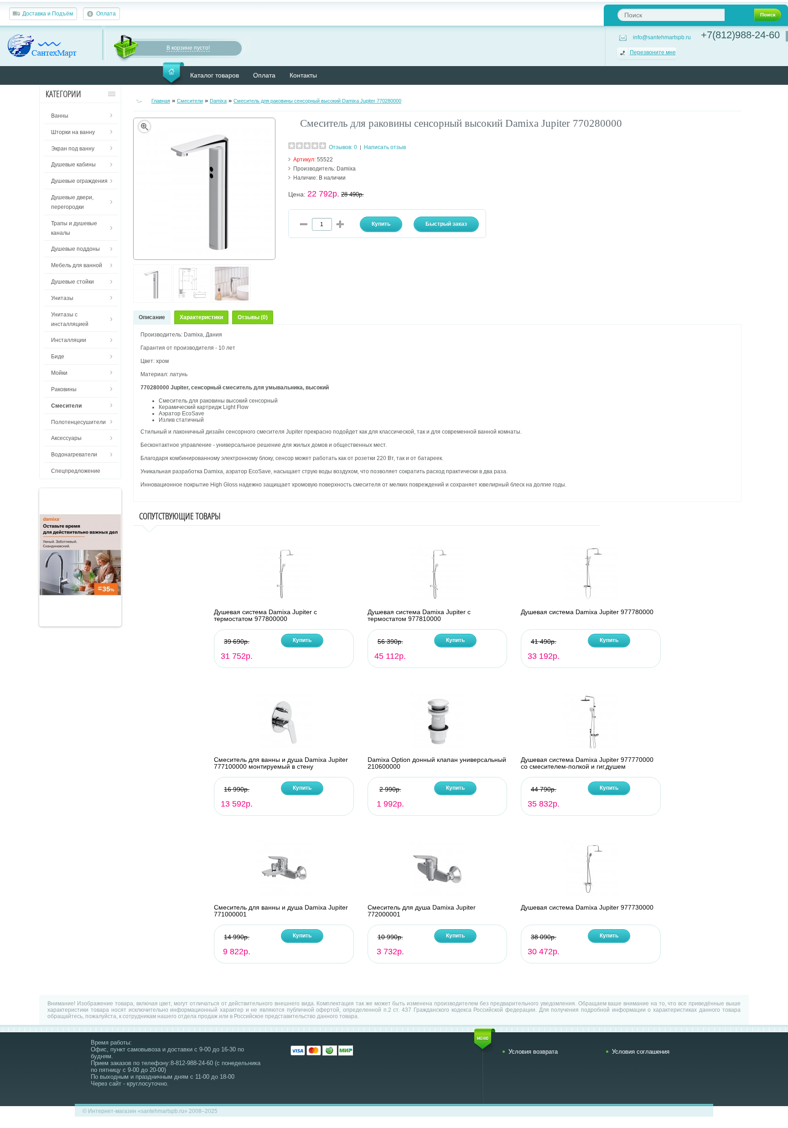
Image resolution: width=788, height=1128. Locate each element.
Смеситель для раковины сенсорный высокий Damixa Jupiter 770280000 (317, 100)
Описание (152, 317)
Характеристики (201, 317)
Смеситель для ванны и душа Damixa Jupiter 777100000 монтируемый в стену (281, 763)
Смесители (190, 100)
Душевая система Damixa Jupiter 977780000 (587, 612)
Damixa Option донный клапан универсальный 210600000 (437, 763)
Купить (302, 640)
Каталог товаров (214, 75)
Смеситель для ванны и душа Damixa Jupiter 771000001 (281, 911)
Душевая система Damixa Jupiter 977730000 (587, 907)
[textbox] (671, 15)
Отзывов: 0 (343, 147)
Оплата (106, 13)
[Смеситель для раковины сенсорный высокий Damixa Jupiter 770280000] (152, 301)
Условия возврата (533, 1051)
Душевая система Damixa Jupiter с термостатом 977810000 (419, 615)
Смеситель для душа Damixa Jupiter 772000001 (422, 911)
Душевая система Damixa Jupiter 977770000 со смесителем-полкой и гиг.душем (587, 763)
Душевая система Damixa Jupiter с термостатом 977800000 (265, 615)
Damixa (218, 100)
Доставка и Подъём (47, 13)
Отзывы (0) (253, 317)
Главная (160, 100)
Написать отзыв (385, 147)
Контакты (303, 75)
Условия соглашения (640, 1051)
